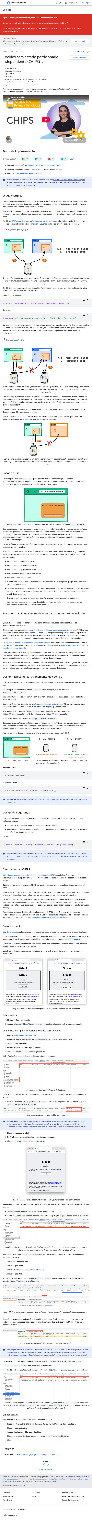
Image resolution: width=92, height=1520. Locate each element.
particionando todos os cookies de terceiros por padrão (47, 630)
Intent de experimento (19, 173)
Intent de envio (36, 173)
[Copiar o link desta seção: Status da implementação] (37, 151)
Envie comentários (80, 57)
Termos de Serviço (9, 1509)
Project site (36, 1496)
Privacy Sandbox (8, 51)
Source (73, 159)
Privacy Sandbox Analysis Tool (73, 1496)
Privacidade (22, 1509)
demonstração (12, 932)
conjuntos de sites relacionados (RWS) (40, 875)
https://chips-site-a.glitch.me (25, 1035)
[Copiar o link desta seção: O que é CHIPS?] (24, 195)
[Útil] (84, 51)
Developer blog (8, 1496)
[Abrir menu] (3, 2)
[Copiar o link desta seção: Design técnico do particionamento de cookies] (64, 676)
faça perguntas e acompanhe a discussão (43, 1455)
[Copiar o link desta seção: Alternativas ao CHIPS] (32, 869)
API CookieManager (41, 182)
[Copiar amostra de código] (87, 300)
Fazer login (85, 3)
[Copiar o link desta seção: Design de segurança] (32, 812)
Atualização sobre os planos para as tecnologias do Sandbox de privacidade (39, 23)
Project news (7, 1500)
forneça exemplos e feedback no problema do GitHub (46, 917)
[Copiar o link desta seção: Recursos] (16, 1449)
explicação (22, 1455)
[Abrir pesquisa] (56, 2)
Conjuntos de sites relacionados (44, 221)
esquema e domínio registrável (48, 704)
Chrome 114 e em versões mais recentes (44, 165)
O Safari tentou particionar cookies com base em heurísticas (26, 643)
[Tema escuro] (84, 300)
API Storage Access (20, 221)
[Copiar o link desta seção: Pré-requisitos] (19, 1015)
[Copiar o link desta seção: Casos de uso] (22, 473)
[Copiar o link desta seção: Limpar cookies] (21, 1415)
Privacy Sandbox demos (70, 1500)
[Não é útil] (87, 51)
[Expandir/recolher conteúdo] (15, 68)
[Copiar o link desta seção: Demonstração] (24, 926)
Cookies (7, 9)
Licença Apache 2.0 (55, 1479)
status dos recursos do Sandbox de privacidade (19, 28)
